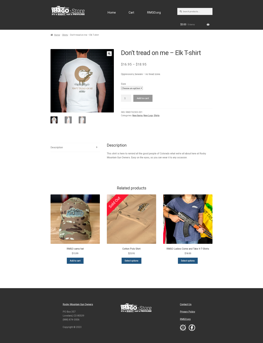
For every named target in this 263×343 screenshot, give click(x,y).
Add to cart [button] (75, 260)
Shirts (65, 35)
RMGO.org (154, 12)
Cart (131, 12)
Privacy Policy (187, 311)
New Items (137, 115)
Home (111, 12)
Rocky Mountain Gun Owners (78, 304)
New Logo (148, 115)
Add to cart (143, 98)
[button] (109, 53)
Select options (131, 260)
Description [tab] (57, 147)
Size (123, 83)
